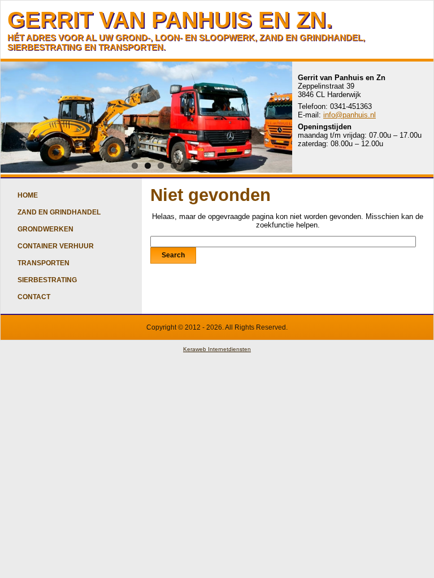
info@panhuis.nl (349, 115)
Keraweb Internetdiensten (217, 349)
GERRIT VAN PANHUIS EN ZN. (169, 19)
